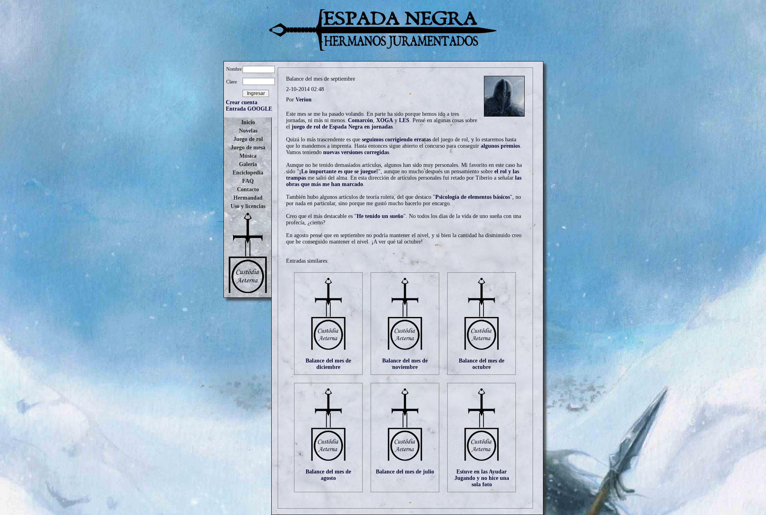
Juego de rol (248, 139)
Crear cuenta (241, 102)
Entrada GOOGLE (249, 109)
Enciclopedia (248, 173)
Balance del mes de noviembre (405, 364)
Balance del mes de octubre (481, 364)
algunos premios (500, 146)
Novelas (248, 131)
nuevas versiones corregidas (356, 152)
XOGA (384, 120)
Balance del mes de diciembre (328, 364)
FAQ (248, 181)
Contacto (248, 189)
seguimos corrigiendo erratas (396, 140)
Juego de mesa (248, 148)
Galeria (248, 164)
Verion (304, 100)
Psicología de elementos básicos (472, 197)
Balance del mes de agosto (328, 475)
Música (248, 156)
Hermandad (248, 198)
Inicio (248, 122)
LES (404, 120)
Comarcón (360, 120)
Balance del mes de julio (405, 472)
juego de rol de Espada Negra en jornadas (342, 127)
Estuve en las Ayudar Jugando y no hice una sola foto (481, 478)
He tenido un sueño (380, 216)
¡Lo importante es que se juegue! (338, 171)
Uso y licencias (248, 206)
